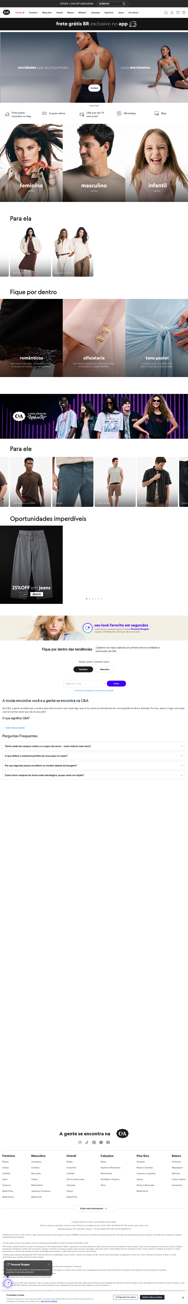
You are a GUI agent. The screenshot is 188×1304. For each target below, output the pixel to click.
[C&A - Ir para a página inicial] (6, 12)
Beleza (70, 12)
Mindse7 (82, 12)
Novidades (134, 12)
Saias (4, 1179)
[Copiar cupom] (124, 3)
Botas (103, 1161)
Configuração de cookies (125, 1297)
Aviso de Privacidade (49, 1301)
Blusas (5, 1161)
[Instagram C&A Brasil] (80, 1143)
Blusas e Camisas (145, 1167)
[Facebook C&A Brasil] (108, 1143)
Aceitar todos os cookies (152, 1297)
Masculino (47, 12)
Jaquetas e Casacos (40, 1191)
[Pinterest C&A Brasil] (94, 1143)
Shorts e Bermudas (75, 1179)
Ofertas (18, 12)
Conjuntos (71, 1167)
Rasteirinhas (106, 1173)
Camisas (35, 1167)
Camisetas (36, 1161)
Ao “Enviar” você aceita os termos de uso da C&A (94, 690)
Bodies (70, 1161)
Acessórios (177, 1185)
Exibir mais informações (91, 1208)
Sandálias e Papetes (110, 1179)
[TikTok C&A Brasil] (87, 1143)
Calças (5, 1167)
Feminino (33, 12)
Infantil (59, 12)
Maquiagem (177, 1167)
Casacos (6, 1185)
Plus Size (143, 1156)
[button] (166, 12)
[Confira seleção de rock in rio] (94, 437)
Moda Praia (7, 1191)
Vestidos (6, 1173)
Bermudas (36, 1173)
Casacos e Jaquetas (146, 1173)
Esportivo (109, 12)
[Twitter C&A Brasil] (101, 1143)
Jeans (121, 12)
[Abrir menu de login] (172, 12)
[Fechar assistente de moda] (49, 1264)
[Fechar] (183, 1297)
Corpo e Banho (179, 1179)
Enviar (116, 683)
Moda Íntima (8, 1197)
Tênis (103, 1185)
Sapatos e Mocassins (110, 1167)
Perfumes (176, 1161)
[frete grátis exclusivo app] (94, 29)
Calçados (95, 12)
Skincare (176, 1173)
